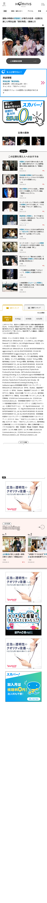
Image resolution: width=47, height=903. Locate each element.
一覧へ (39, 527)
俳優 (5, 11)
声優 (39, 11)
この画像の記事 (16, 61)
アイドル (30, 11)
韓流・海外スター (17, 11)
